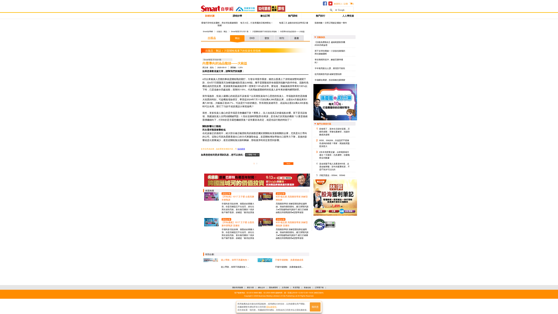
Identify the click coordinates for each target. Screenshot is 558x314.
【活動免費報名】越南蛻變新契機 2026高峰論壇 (330, 43)
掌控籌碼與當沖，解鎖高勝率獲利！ (329, 61)
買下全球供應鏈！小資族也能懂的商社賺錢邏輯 (330, 52)
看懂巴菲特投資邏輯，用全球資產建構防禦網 (219, 24)
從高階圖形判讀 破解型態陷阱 (328, 74)
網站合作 (261, 287)
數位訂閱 (265, 15)
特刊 (281, 38)
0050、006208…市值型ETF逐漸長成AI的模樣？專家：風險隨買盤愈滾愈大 (334, 143)
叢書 (296, 38)
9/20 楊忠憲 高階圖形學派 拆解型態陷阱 (292, 198)
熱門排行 (320, 15)
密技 (267, 38)
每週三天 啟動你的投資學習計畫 (293, 23)
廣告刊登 (250, 287)
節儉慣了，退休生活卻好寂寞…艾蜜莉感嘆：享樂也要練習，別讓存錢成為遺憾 (334, 131)
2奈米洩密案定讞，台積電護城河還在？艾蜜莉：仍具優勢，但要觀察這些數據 (334, 154)
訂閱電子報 (319, 287)
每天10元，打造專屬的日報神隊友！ (256, 23)
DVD (252, 38)
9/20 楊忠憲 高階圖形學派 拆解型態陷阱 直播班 (292, 224)
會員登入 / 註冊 (341, 3)
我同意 (315, 307)
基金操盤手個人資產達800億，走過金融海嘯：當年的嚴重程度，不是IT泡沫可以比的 (334, 166)
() (352, 3)
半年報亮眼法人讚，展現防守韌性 (330, 68)
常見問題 (296, 287)
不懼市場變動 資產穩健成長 (289, 259)
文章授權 (285, 287)
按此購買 (241, 149)
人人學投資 (348, 15)
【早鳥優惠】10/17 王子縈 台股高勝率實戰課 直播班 (238, 224)
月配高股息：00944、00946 (332, 175)
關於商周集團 (237, 287)
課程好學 (237, 15)
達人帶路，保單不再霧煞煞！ (235, 259)
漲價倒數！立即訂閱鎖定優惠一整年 (330, 23)
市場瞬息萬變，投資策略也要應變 (330, 79)
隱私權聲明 (273, 287)
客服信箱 (307, 287)
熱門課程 (292, 15)
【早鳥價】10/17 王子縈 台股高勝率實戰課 (238, 198)
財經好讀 (209, 15)
